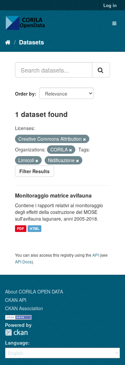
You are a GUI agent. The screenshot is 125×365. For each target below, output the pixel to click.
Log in (110, 5)
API (95, 255)
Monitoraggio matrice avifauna (53, 195)
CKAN (16, 332)
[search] (101, 70)
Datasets (31, 42)
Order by (25, 93)
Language (16, 342)
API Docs (23, 261)
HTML (34, 228)
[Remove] (84, 139)
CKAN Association (24, 308)
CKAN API (15, 299)
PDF (20, 228)
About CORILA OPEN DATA (34, 291)
